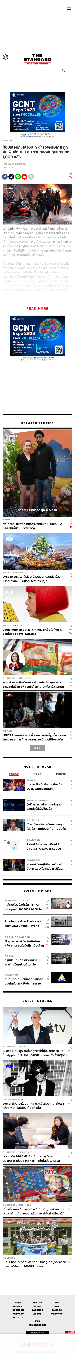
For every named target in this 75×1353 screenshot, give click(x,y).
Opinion (18, 1310)
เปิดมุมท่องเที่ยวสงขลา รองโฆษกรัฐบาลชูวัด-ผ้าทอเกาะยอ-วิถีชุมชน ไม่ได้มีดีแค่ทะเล (34, 1264)
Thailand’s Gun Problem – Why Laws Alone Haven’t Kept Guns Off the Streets (23, 923)
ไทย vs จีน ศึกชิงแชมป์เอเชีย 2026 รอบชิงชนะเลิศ (44, 786)
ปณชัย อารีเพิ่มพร (17, 164)
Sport (7, 519)
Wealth (37, 1303)
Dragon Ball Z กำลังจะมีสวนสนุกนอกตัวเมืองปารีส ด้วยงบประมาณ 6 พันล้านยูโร (32, 579)
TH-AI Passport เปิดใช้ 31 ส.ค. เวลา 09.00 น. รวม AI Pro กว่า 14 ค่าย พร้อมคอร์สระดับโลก (44, 846)
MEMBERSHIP (37, 1332)
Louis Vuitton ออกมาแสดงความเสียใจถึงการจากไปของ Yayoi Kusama (32, 631)
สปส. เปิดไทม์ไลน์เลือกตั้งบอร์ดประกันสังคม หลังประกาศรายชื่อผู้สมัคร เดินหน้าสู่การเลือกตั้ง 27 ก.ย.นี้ (24, 981)
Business (9, 678)
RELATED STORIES (37, 423)
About (37, 1314)
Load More (37, 1274)
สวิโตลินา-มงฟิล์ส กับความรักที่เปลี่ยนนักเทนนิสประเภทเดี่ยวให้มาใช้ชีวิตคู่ (32, 526)
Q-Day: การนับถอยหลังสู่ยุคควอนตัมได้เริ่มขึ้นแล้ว (45, 806)
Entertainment (14, 572)
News (18, 1303)
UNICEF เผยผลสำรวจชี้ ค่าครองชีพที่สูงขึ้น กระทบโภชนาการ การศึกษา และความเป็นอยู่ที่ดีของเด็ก (34, 737)
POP (30, 572)
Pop (56, 1303)
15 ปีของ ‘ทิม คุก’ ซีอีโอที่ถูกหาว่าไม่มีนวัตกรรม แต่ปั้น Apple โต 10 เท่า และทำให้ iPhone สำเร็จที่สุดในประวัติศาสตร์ (35, 1053)
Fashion (8, 625)
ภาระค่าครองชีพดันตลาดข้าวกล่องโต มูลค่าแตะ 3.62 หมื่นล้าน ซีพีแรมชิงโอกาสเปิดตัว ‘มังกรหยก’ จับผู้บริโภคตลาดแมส (34, 684)
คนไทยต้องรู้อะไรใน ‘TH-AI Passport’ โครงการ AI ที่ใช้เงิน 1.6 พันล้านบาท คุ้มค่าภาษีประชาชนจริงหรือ (24, 907)
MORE (37, 748)
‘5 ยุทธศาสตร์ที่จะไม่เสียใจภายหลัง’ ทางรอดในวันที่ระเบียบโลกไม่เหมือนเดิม (24, 943)
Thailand (33, 840)
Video (37, 1306)
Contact (57, 1314)
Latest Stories (37, 1001)
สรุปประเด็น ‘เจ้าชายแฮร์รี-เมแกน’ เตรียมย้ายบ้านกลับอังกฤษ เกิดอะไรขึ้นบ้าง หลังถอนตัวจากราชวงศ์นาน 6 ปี (23, 962)
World (7, 140)
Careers (37, 1310)
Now (56, 1306)
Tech (24, 900)
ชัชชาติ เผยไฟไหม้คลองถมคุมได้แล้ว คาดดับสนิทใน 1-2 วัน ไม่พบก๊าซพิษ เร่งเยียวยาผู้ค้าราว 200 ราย (46, 826)
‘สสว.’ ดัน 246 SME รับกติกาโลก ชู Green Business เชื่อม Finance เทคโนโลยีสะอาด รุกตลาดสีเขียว (31, 1158)
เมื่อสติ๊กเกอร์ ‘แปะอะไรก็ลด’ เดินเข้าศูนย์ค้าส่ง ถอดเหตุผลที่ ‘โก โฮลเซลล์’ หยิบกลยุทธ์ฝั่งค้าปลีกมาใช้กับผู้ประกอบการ (34, 1211)
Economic (34, 860)
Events (57, 1310)
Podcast (18, 1306)
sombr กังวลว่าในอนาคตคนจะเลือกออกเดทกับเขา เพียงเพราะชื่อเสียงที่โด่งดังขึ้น (33, 1105)
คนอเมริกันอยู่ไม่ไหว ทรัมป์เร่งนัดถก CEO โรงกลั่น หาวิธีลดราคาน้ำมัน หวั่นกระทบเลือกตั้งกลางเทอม (45, 866)
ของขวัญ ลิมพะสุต (37, 800)
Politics (33, 820)
